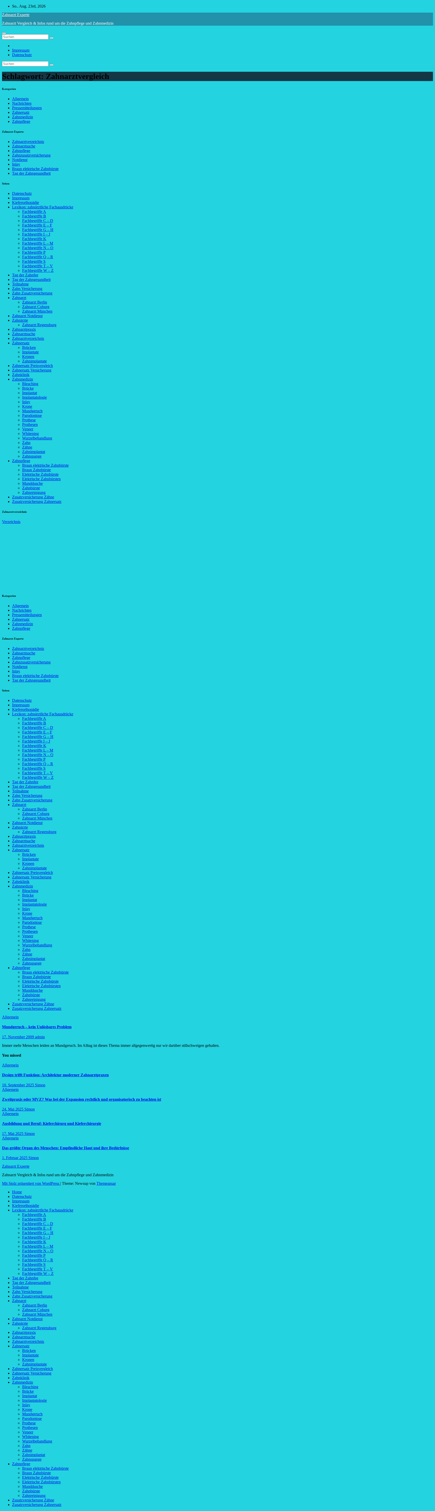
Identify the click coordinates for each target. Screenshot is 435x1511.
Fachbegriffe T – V (37, 266)
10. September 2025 (18, 1085)
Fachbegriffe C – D (37, 220)
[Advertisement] (40, 555)
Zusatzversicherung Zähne (33, 497)
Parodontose (32, 415)
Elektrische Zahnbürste (40, 474)
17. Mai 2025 (13, 1133)
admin (40, 1037)
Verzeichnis (11, 522)
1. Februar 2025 (15, 1158)
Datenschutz (22, 55)
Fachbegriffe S (34, 261)
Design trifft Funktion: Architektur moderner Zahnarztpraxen (55, 1075)
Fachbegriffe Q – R (37, 257)
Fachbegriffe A (34, 211)
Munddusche (32, 483)
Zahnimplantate (34, 361)
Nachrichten (21, 103)
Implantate (30, 352)
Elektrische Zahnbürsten (41, 479)
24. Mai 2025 (13, 1109)
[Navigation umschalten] (4, 33)
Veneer (27, 429)
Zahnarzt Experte (15, 15)
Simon (40, 1085)
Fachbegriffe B (34, 216)
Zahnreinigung (34, 492)
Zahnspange (32, 456)
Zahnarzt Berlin (34, 302)
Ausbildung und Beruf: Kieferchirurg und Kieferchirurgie (51, 1123)
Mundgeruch (32, 411)
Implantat (29, 393)
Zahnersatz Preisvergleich (32, 365)
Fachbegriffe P (34, 252)
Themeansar (106, 1183)
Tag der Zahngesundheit (31, 173)
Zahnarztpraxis (24, 329)
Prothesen (30, 424)
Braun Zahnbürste (36, 470)
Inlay (16, 164)
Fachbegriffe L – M (37, 243)
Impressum (20, 50)
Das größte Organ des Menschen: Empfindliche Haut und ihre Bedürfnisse (65, 1148)
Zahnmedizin (22, 117)
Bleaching (30, 384)
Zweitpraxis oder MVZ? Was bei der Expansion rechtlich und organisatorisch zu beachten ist (81, 1099)
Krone (27, 406)
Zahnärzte (20, 320)
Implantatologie (34, 397)
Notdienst (19, 160)
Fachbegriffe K (34, 239)
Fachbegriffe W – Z (38, 270)
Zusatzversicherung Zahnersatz (36, 501)
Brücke (28, 388)
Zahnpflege (21, 121)
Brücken (29, 347)
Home (17, 1192)
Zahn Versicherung (27, 288)
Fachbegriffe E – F (37, 225)
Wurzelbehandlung (37, 438)
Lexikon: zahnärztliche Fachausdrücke (42, 207)
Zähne (27, 447)
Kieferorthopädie (25, 202)
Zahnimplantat (33, 452)
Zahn (26, 442)
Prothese (29, 420)
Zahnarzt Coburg (35, 307)
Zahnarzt (19, 298)
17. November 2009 (18, 1037)
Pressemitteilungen (27, 108)
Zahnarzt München (37, 311)
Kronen (28, 356)
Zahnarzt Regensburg (39, 325)
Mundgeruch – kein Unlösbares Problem (36, 1027)
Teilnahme (20, 284)
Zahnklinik (20, 375)
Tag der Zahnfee (25, 275)
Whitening (30, 433)
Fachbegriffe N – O (37, 248)
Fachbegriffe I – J (36, 234)
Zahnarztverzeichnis (28, 141)
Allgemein (20, 99)
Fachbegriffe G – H (37, 230)
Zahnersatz (20, 112)
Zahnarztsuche (23, 146)
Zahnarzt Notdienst (27, 316)
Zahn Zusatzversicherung (32, 293)
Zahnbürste (31, 488)
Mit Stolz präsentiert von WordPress (31, 1183)
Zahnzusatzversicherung (31, 155)
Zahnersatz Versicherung (31, 370)
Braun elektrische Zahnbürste (35, 169)
